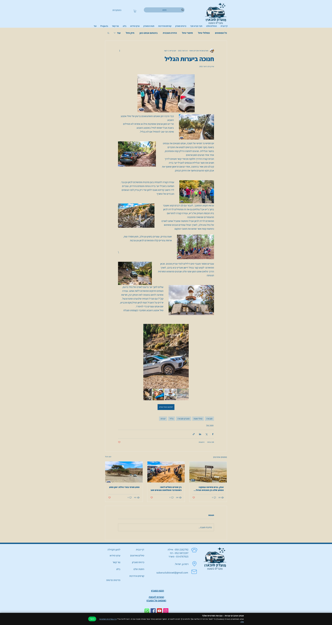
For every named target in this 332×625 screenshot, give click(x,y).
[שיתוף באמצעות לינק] (193, 434)
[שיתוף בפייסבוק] (213, 434)
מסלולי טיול (204, 33)
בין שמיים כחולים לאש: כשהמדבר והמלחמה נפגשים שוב (166, 489)
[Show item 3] (158, 394)
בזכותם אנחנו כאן (149, 33)
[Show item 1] (183, 394)
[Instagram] (165, 610)
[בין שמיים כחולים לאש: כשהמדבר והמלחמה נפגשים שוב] (166, 472)
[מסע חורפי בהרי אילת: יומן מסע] (124, 472)
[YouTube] (159, 610)
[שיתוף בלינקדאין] (200, 434)
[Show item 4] (146, 394)
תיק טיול (130, 33)
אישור (92, 619)
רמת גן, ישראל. (181, 564)
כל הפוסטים (221, 33)
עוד (119, 33)
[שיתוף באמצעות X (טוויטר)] (206, 434)
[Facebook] (153, 610)
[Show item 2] (170, 394)
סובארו (209, 418)
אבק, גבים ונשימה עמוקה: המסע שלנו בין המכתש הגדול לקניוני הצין (210, 489)
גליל (171, 418)
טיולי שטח (198, 418)
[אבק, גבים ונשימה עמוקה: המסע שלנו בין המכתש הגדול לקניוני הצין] (208, 472)
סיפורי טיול (187, 33)
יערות (163, 418)
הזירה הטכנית (170, 33)
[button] (135, 11)
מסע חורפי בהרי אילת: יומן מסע (124, 487)
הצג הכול (108, 456)
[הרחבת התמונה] (166, 356)
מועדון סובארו (184, 418)
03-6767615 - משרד (178, 556)
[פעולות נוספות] (119, 50)
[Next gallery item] (146, 356)
